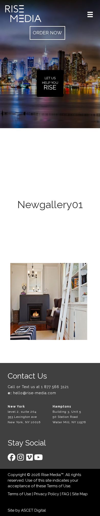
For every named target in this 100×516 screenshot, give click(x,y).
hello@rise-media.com (34, 393)
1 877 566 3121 (55, 387)
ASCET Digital (33, 510)
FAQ (65, 494)
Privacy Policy (46, 494)
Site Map (80, 494)
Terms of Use (58, 486)
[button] (47, 33)
